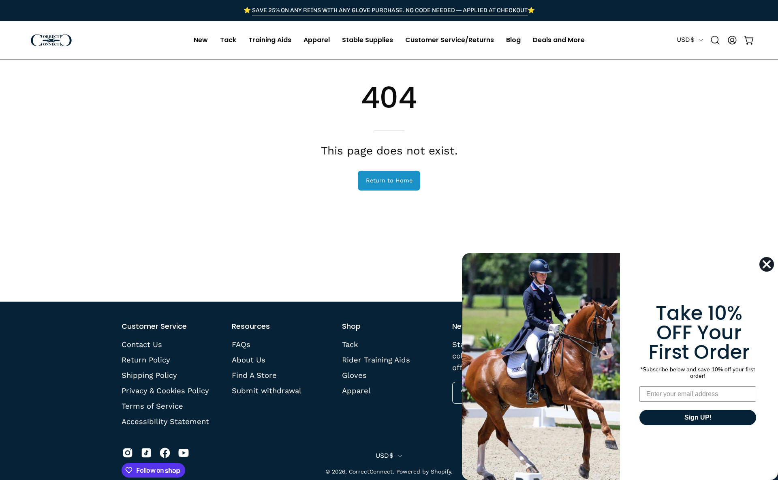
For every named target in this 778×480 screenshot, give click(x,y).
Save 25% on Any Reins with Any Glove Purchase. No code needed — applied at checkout (390, 10)
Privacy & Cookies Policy (165, 390)
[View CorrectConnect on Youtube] (183, 453)
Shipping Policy (149, 375)
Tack (350, 344)
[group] (389, 10)
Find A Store (254, 375)
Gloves (354, 375)
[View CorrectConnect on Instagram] (128, 453)
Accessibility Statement (165, 421)
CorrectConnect (371, 471)
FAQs (241, 344)
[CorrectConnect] (50, 40)
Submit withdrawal (266, 390)
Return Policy (146, 360)
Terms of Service (152, 405)
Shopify (441, 471)
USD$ (686, 39)
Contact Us (142, 344)
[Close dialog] (767, 264)
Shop (351, 326)
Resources (251, 326)
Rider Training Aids (376, 360)
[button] (201, 40)
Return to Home (389, 180)
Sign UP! (698, 417)
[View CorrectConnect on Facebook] (165, 453)
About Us (248, 360)
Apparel (356, 390)
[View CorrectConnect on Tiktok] (146, 453)
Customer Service (154, 326)
